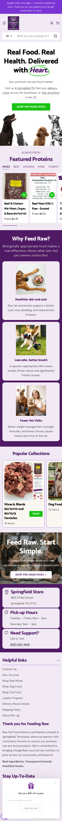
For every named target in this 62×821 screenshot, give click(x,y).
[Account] (52, 23)
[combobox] (31, 36)
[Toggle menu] (4, 23)
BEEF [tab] (16, 167)
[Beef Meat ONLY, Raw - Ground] (43, 186)
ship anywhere (51, 93)
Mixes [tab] (6, 167)
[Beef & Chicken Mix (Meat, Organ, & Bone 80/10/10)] (15, 186)
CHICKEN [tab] (28, 167)
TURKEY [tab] (53, 167)
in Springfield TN (25, 88)
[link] (38, 468)
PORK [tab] (41, 167)
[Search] (55, 36)
